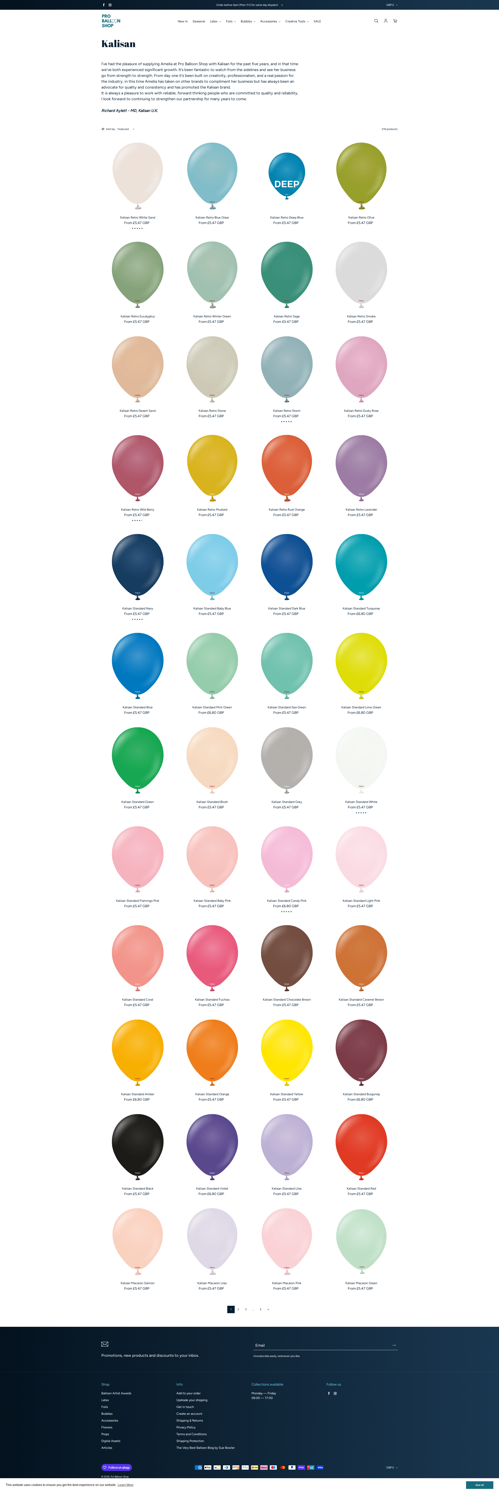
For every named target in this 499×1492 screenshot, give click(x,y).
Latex (214, 21)
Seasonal (199, 21)
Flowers (106, 1427)
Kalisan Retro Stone (212, 411)
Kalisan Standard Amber (137, 1094)
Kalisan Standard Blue (138, 707)
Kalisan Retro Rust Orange (287, 509)
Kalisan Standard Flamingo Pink (137, 901)
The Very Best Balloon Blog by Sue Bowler (205, 1448)
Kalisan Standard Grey (287, 802)
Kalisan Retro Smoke (361, 316)
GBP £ (390, 5)
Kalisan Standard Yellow (286, 1094)
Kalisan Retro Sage (287, 316)
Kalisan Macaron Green (361, 1283)
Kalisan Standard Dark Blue (286, 608)
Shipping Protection (190, 1441)
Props (105, 1434)
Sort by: (111, 129)
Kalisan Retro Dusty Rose (361, 411)
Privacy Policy (186, 1427)
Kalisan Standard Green (137, 802)
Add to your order (188, 1393)
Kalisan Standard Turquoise (361, 608)
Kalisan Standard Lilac (287, 1188)
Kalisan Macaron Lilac (212, 1283)
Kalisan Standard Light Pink (361, 901)
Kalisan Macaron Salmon (138, 1283)
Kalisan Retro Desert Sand (138, 411)
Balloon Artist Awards (116, 1393)
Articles (106, 1448)
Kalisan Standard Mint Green (212, 707)
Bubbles (247, 21)
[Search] (376, 21)
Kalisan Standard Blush (212, 802)
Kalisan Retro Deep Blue (286, 217)
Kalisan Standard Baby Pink (212, 901)
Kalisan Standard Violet (212, 1188)
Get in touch (185, 1407)
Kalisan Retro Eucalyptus (138, 316)
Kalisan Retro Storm (287, 411)
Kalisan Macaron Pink (286, 1283)
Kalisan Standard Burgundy (361, 1094)
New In (183, 21)
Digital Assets (110, 1441)
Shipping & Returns (189, 1420)
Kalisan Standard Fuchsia (212, 999)
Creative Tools (295, 21)
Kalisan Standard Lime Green (361, 707)
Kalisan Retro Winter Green (212, 316)
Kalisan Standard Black (137, 1188)
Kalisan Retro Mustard (212, 509)
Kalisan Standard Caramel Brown (361, 999)
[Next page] (268, 1309)
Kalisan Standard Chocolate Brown (287, 999)
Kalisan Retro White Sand (137, 217)
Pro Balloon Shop (120, 1476)
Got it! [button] (480, 1485)
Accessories (269, 21)
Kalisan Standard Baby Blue (212, 608)
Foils (229, 21)
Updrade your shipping (191, 1400)
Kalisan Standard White (361, 802)
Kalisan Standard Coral (137, 999)
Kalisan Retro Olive (361, 217)
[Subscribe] (394, 1345)
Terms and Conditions (191, 1434)
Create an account (189, 1414)
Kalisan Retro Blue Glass (212, 217)
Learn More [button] (126, 1485)
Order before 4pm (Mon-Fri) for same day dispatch (247, 5)
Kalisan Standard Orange (212, 1094)
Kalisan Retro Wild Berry (137, 509)
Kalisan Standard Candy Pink (286, 901)
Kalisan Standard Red (361, 1188)
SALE (317, 21)
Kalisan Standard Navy (137, 608)
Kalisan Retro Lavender (361, 509)
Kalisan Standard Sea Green (287, 707)
